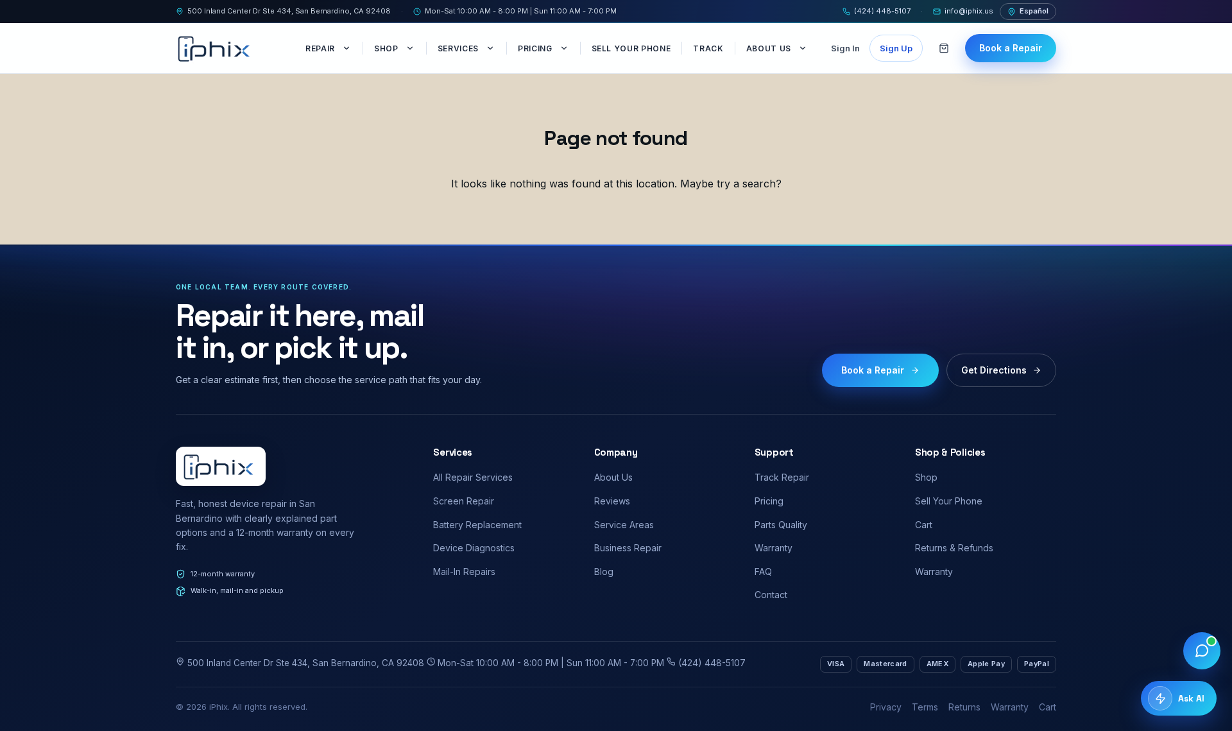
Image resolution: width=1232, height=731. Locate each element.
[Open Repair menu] (348, 48)
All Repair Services (473, 477)
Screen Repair (463, 500)
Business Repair (628, 547)
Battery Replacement (477, 524)
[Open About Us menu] (804, 48)
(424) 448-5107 (882, 10)
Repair (320, 48)
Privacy (886, 706)
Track (708, 48)
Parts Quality (781, 524)
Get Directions (994, 370)
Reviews (612, 500)
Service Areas (624, 524)
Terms (925, 706)
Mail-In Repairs (464, 571)
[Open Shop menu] (411, 48)
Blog (603, 571)
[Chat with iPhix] (1201, 650)
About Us (768, 48)
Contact (771, 594)
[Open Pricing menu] (565, 48)
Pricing (535, 48)
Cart (923, 524)
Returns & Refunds (954, 547)
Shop (386, 48)
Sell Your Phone (631, 48)
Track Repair (782, 477)
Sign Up (896, 48)
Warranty (773, 547)
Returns (964, 706)
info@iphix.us (969, 10)
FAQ (763, 571)
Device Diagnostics (474, 547)
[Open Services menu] (491, 48)
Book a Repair (1010, 47)
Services (458, 48)
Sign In (845, 48)
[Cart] (943, 48)
